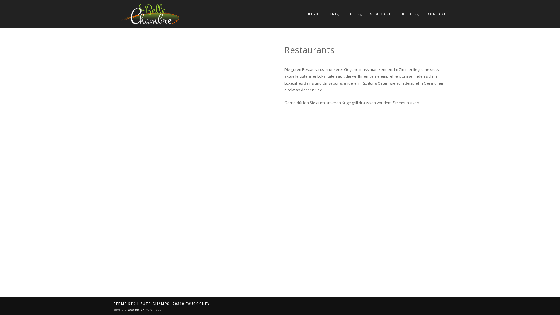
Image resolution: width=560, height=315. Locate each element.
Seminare (381, 14)
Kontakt (437, 14)
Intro (312, 14)
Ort (333, 14)
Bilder (409, 14)
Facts (354, 14)
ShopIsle (120, 310)
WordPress (152, 310)
